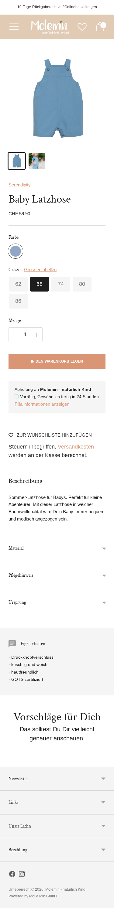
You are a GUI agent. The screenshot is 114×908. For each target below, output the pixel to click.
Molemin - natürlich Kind (65, 889)
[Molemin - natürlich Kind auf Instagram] (22, 875)
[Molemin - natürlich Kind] (49, 27)
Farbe (14, 237)
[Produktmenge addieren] (36, 335)
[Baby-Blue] (15, 251)
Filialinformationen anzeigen (42, 404)
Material (16, 548)
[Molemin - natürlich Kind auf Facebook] (12, 875)
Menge (15, 320)
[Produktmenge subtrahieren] (15, 335)
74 (61, 284)
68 (39, 284)
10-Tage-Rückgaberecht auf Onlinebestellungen (57, 7)
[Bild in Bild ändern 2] (37, 161)
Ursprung (17, 602)
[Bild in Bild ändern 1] (17, 161)
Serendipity (20, 184)
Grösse (14, 270)
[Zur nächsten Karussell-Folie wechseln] (105, 762)
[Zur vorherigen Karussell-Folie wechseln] (8, 762)
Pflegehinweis (21, 575)
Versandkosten (76, 447)
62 (18, 284)
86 (18, 301)
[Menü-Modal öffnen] (13, 26)
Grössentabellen (40, 269)
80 (82, 284)
